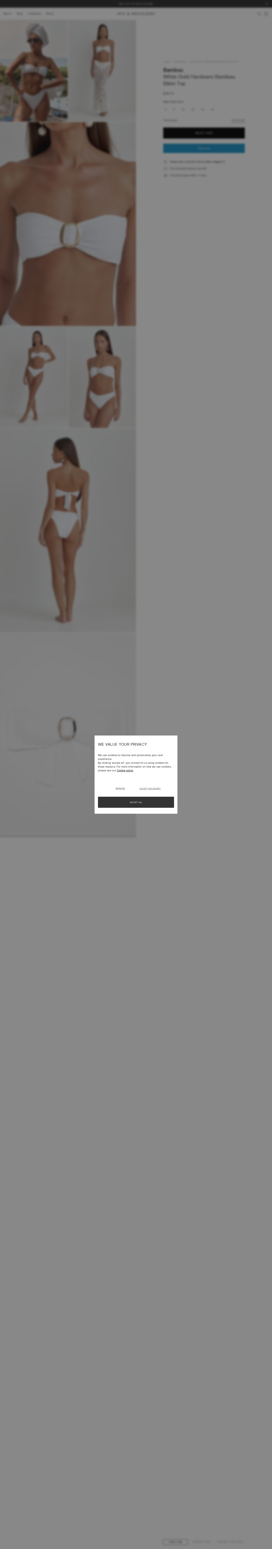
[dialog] (136, 775)
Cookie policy (125, 770)
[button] (122, 788)
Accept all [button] (136, 802)
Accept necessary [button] (150, 788)
